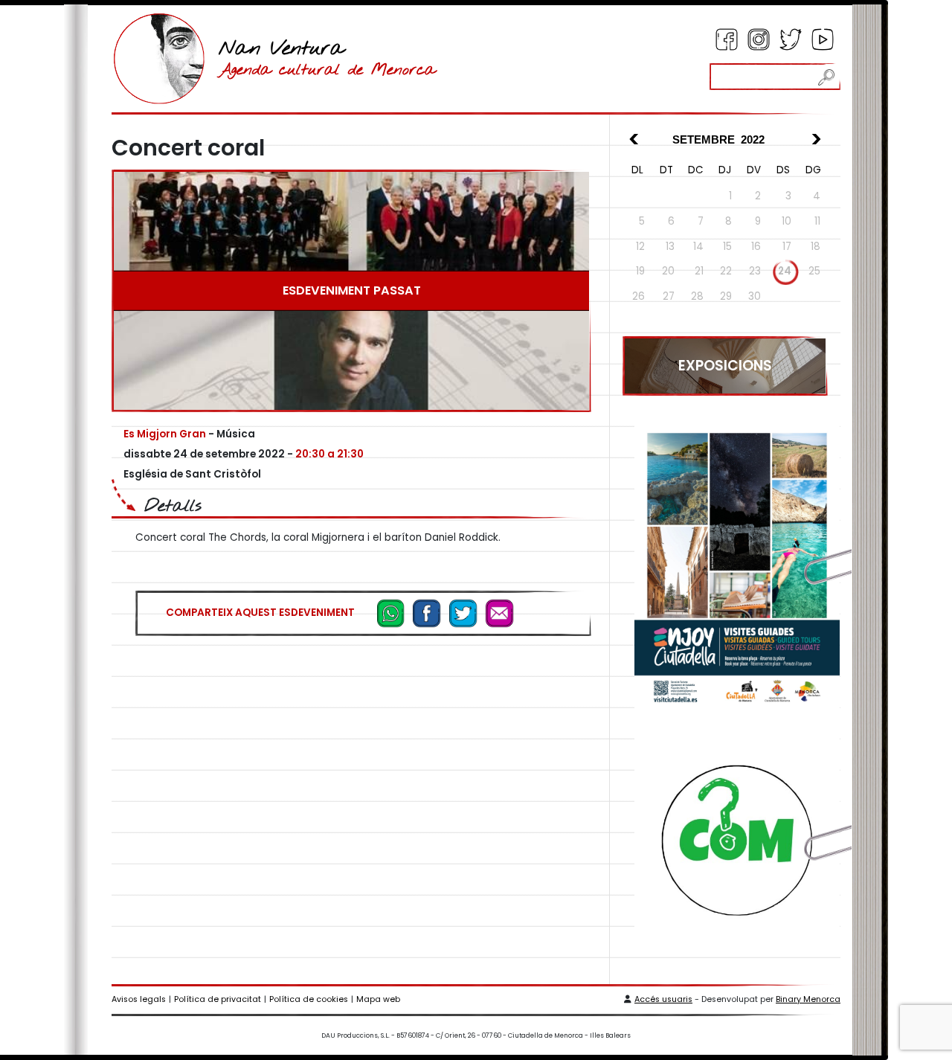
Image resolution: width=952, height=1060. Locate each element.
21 (699, 271)
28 (697, 296)
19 (640, 271)
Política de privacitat (217, 999)
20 (668, 271)
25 (814, 271)
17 (786, 247)
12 (640, 247)
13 (670, 247)
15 (727, 247)
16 (756, 247)
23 (755, 271)
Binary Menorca (808, 999)
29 (726, 296)
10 (786, 221)
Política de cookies (308, 999)
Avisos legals (139, 999)
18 (815, 247)
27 (669, 296)
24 (784, 271)
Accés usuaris (663, 999)
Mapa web (378, 999)
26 (638, 296)
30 (754, 296)
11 (817, 221)
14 (698, 247)
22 (726, 271)
